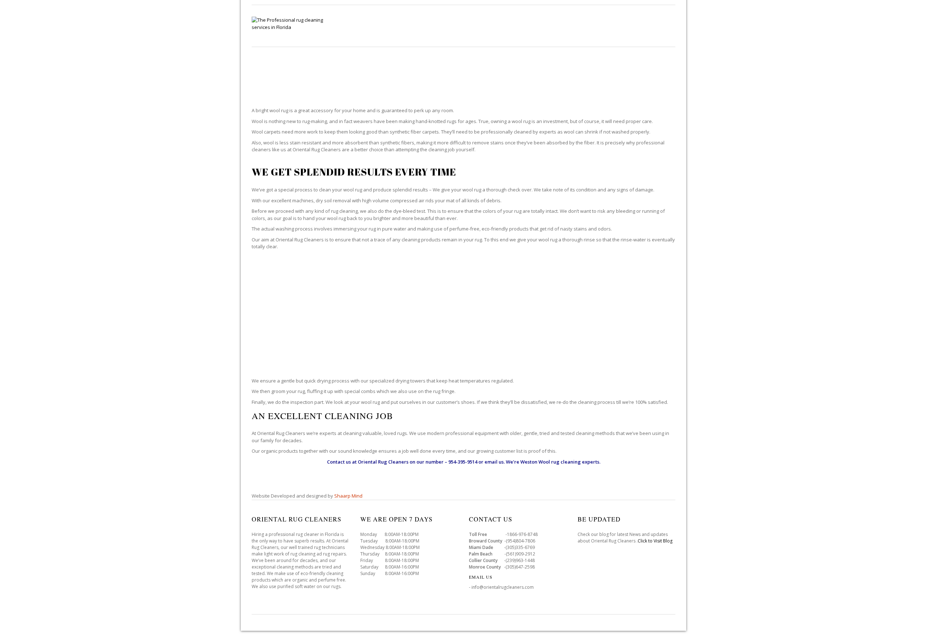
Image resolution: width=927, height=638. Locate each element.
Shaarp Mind (348, 496)
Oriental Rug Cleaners (383, 462)
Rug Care (477, 25)
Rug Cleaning (434, 25)
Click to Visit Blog (656, 541)
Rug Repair (517, 25)
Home (395, 25)
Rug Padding (620, 25)
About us (662, 25)
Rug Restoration (567, 25)
